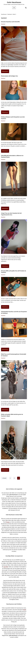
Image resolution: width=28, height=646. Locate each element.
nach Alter (6, 566)
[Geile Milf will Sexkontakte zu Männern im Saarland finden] (14, 179)
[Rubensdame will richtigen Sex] (14, 90)
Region (7, 522)
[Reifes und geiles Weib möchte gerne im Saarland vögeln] (14, 440)
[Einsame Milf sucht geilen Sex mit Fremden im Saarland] (14, 286)
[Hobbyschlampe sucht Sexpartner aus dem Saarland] (14, 131)
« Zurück (4, 478)
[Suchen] (26, 7)
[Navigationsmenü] (14, 7)
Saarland (10, 14)
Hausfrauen (3, 14)
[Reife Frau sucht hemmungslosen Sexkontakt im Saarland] (14, 379)
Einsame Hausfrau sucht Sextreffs (10, 21)
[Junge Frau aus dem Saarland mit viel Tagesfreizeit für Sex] (14, 236)
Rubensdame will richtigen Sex (9, 76)
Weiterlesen (4, 72)
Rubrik (24, 609)
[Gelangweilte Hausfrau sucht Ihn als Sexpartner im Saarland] (14, 327)
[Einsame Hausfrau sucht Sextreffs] (14, 43)
